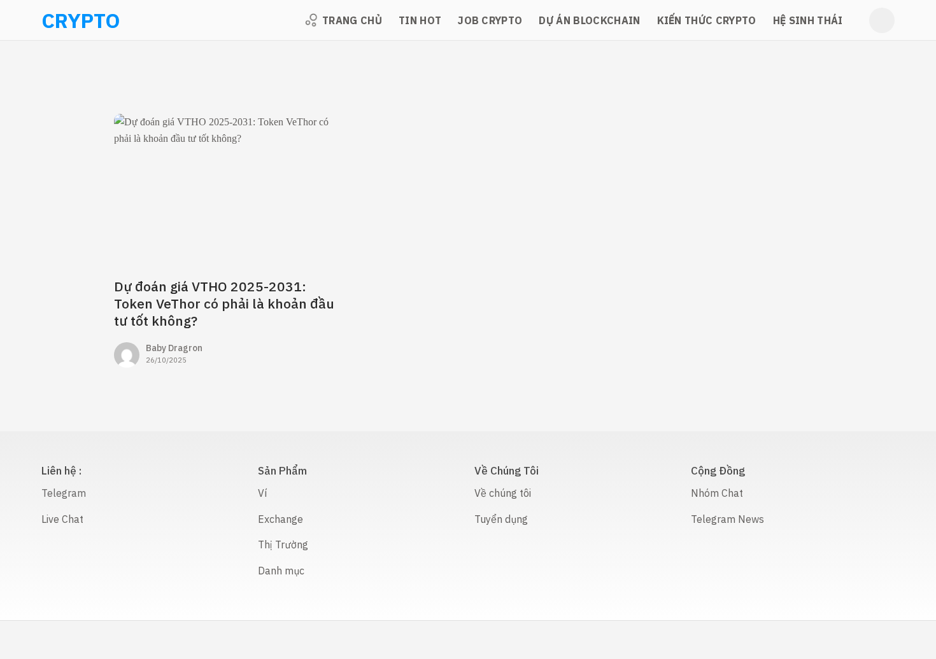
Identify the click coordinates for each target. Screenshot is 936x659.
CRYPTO (57, 20)
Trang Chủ (352, 20)
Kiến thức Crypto (706, 20)
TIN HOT (420, 20)
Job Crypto (490, 20)
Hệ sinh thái (808, 20)
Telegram (63, 493)
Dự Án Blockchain (589, 20)
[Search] (882, 20)
